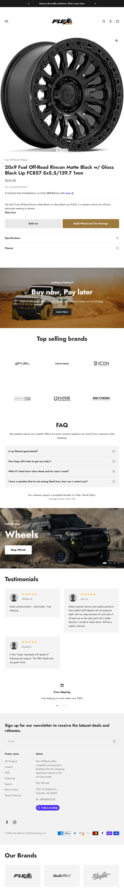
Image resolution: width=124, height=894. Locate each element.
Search (8, 784)
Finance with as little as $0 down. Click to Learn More (62, 3)
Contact (9, 767)
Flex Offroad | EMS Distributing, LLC (29, 833)
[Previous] (28, 3)
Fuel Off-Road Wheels (16, 160)
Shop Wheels (18, 550)
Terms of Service (13, 795)
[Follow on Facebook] (7, 822)
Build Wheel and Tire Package (91, 223)
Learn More (62, 311)
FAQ (7, 772)
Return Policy (11, 789)
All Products (11, 761)
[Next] (95, 3)
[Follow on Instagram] (15, 822)
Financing (10, 778)
